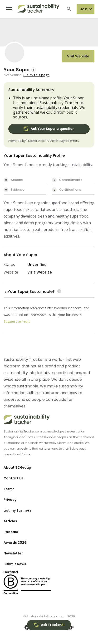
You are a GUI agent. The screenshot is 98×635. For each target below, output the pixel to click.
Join (83, 9)
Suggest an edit (17, 321)
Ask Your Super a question (52, 129)
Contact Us (14, 478)
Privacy (10, 499)
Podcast (11, 531)
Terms (9, 489)
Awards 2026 (15, 542)
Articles (10, 521)
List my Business (18, 510)
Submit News (15, 564)
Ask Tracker (52, 625)
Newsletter (13, 553)
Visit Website (78, 56)
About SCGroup (17, 467)
